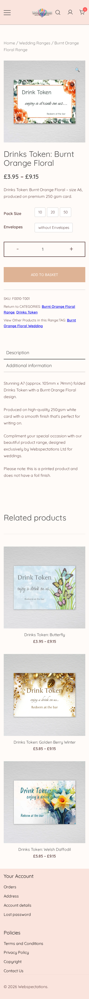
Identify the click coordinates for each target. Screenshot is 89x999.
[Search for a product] (58, 12)
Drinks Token (27, 312)
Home (9, 42)
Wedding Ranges (34, 42)
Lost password (17, 914)
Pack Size (12, 213)
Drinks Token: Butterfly (44, 634)
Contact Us (13, 970)
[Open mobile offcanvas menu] (7, 12)
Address (11, 896)
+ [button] (71, 248)
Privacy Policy (16, 952)
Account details (17, 905)
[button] (77, 70)
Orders (10, 886)
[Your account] (70, 12)
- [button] (17, 248)
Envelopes (13, 226)
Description (17, 352)
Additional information (29, 365)
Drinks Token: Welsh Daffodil (44, 849)
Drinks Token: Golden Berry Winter (45, 742)
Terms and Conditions (23, 943)
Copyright (13, 961)
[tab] (44, 352)
